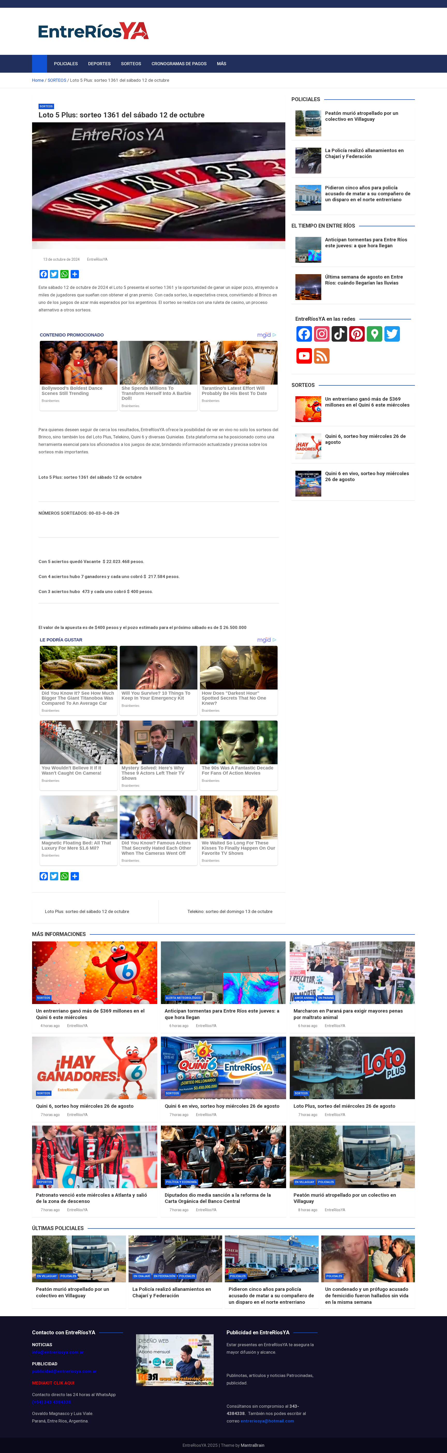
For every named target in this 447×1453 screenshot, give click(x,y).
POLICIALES (66, 63)
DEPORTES (99, 63)
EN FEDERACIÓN (164, 1276)
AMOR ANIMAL (305, 998)
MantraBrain (252, 1445)
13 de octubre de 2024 (61, 259)
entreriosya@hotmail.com (267, 1421)
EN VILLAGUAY (304, 1182)
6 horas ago (179, 1026)
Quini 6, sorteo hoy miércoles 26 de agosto (365, 439)
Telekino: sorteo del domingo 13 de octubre (230, 911)
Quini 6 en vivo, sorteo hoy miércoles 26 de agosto (367, 476)
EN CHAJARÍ (142, 1276)
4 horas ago (50, 1026)
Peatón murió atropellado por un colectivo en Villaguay (361, 116)
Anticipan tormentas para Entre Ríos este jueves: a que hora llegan (366, 243)
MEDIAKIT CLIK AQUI (53, 1382)
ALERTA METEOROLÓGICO (183, 998)
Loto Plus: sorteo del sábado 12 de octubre (87, 911)
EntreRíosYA (97, 259)
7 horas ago (50, 1115)
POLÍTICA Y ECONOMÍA (181, 1182)
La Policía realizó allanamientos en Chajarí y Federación (364, 153)
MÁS (221, 63)
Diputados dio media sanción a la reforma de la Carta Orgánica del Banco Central (218, 1198)
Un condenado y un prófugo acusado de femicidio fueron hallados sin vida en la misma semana (366, 1295)
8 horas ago (307, 1210)
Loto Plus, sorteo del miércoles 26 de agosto (344, 1106)
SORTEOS (131, 63)
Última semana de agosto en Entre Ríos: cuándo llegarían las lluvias (364, 280)
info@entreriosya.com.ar (58, 1352)
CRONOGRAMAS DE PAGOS (179, 63)
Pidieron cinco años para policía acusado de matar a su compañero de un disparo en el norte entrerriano (368, 194)
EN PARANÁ (326, 998)
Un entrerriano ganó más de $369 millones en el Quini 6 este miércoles (367, 402)
